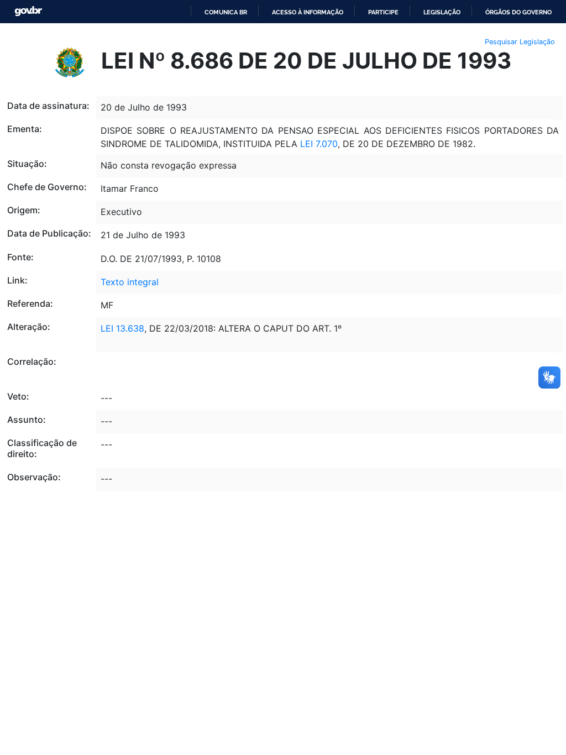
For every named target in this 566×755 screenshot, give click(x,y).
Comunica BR (226, 12)
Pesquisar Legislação (520, 42)
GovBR (28, 11)
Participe (383, 12)
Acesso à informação (307, 12)
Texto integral (130, 281)
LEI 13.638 (122, 328)
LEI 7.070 (317, 143)
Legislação (441, 12)
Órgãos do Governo (518, 12)
